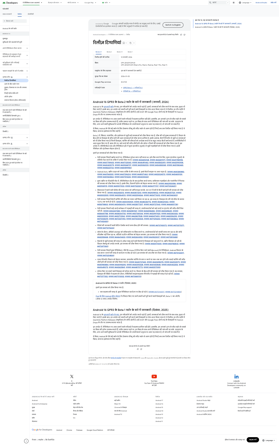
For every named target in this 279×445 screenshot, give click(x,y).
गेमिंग (74, 400)
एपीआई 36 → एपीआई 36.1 (132, 91)
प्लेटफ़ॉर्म (6, 9)
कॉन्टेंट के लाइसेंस (116, 358)
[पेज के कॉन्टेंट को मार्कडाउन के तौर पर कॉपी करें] (131, 43)
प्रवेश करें (273, 3)
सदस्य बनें (253, 440)
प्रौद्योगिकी (31, 14)
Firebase (79, 430)
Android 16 (159, 404)
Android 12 (159, 418)
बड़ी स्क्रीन (117, 400)
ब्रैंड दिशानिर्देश (49, 440)
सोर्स (33, 411)
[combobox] (219, 3)
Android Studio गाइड (203, 400)
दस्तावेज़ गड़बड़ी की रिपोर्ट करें (246, 404)
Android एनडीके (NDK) (204, 414)
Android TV (118, 414)
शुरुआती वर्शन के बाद (111, 315)
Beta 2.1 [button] (99, 52)
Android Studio (261, 3)
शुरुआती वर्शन (109, 107)
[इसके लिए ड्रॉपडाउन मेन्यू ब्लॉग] (111, 2)
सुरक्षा (33, 407)
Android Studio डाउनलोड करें (206, 411)
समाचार (34, 414)
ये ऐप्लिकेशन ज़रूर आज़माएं (31, 3)
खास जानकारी (7, 14)
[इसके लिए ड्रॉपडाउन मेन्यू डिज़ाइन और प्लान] (62, 2)
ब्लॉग (106, 3)
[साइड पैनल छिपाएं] (26, 441)
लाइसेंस (40, 440)
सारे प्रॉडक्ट (111, 430)
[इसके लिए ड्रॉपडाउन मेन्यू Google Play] (97, 2)
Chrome (69, 430)
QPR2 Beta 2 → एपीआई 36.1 (133, 88)
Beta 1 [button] (130, 52)
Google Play (89, 3)
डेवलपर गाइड (200, 404)
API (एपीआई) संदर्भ (202, 407)
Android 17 (159, 400)
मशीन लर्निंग (76, 404)
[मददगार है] (181, 34)
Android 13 (159, 414)
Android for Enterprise (39, 404)
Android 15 (159, 407)
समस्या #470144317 (156, 292)
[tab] (98, 51)
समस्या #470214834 (173, 292)
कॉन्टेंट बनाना (72, 3)
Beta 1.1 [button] (120, 52)
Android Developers (99, 35)
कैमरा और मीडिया (78, 411)
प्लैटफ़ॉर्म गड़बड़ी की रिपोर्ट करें (246, 400)
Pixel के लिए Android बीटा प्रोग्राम (108, 296)
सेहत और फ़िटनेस (78, 407)
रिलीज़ (20, 14)
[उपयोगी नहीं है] (184, 34)
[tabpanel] (139, 74)
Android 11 (159, 421)
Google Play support (245, 407)
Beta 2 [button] (109, 52)
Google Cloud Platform (95, 430)
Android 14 (159, 411)
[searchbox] (15, 21)
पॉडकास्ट (34, 421)
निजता (75, 414)
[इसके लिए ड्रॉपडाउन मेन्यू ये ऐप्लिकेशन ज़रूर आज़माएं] (42, 2)
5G (74, 418)
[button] (13, 48)
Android (35, 400)
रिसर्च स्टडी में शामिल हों (244, 411)
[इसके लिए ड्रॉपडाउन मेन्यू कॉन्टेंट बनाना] (79, 2)
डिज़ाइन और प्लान (53, 3)
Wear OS (117, 404)
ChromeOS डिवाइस (120, 407)
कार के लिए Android (120, 411)
